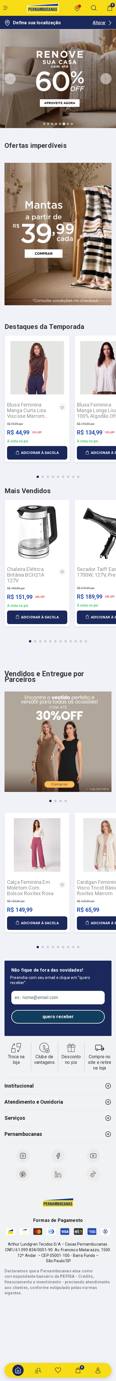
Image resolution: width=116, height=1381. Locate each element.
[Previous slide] (10, 78)
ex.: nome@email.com (36, 997)
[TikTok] (93, 1174)
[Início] (18, 1370)
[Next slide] (105, 78)
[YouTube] (93, 1156)
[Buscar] (38, 1370)
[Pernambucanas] (43, 8)
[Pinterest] (23, 1174)
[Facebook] (58, 1156)
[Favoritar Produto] (62, 407)
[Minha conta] (98, 1370)
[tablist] (58, 473)
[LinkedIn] (58, 1174)
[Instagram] (23, 1156)
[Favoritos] (58, 1370)
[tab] (44, 124)
